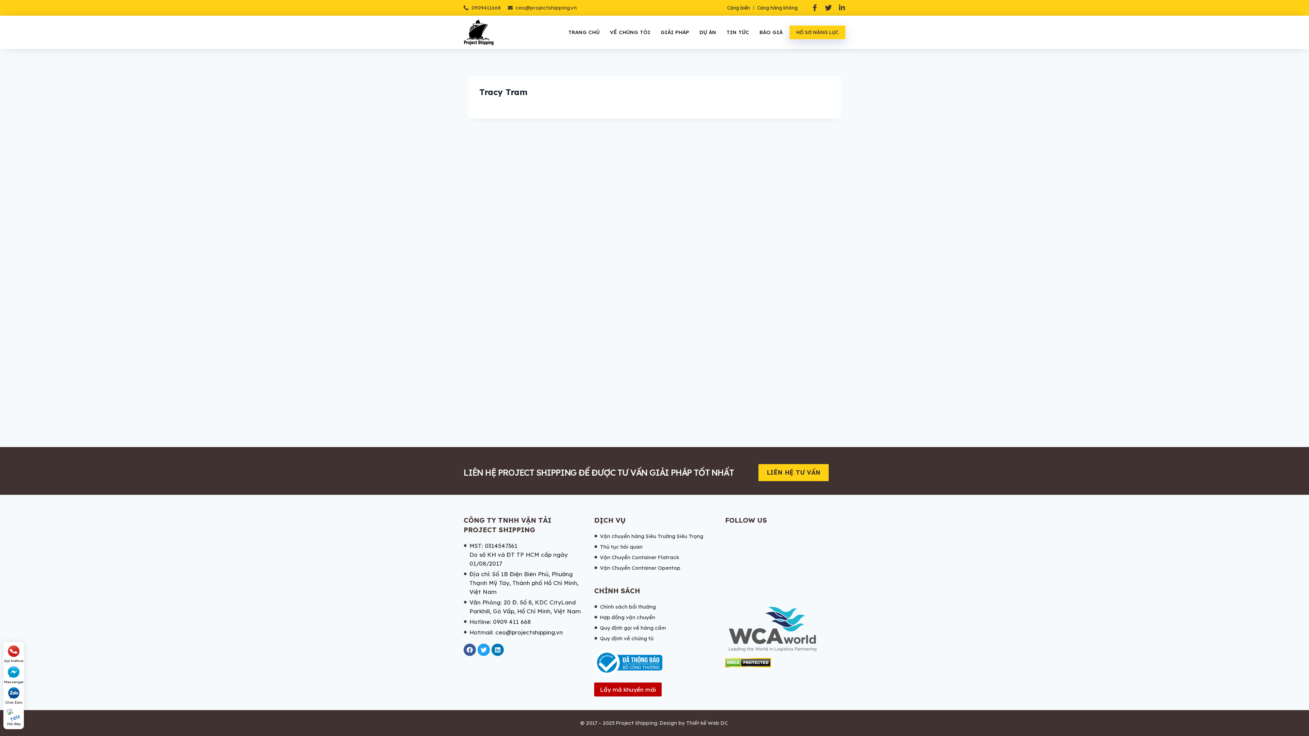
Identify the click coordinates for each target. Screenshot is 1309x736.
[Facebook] (470, 650)
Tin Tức (737, 32)
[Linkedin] (498, 650)
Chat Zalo (13, 702)
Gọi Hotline (13, 661)
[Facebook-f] (814, 7)
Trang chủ (584, 32)
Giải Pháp (675, 32)
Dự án (707, 32)
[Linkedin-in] (842, 7)
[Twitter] (828, 7)
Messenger (14, 682)
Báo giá (771, 32)
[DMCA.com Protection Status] (748, 663)
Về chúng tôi (630, 32)
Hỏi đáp (13, 724)
